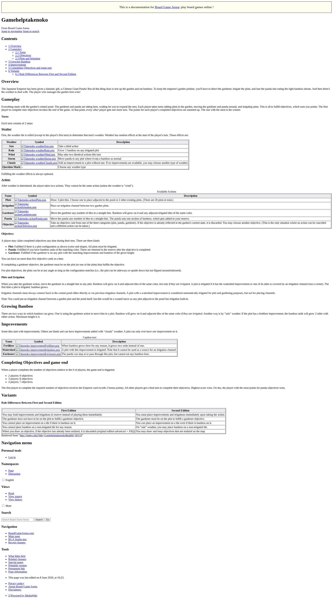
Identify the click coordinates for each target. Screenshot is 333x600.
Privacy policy (16, 583)
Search (6, 512)
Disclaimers (14, 589)
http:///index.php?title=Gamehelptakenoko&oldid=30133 (51, 435)
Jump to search (31, 31)
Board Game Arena (167, 7)
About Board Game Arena (22, 586)
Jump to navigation (11, 31)
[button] (3, 480)
